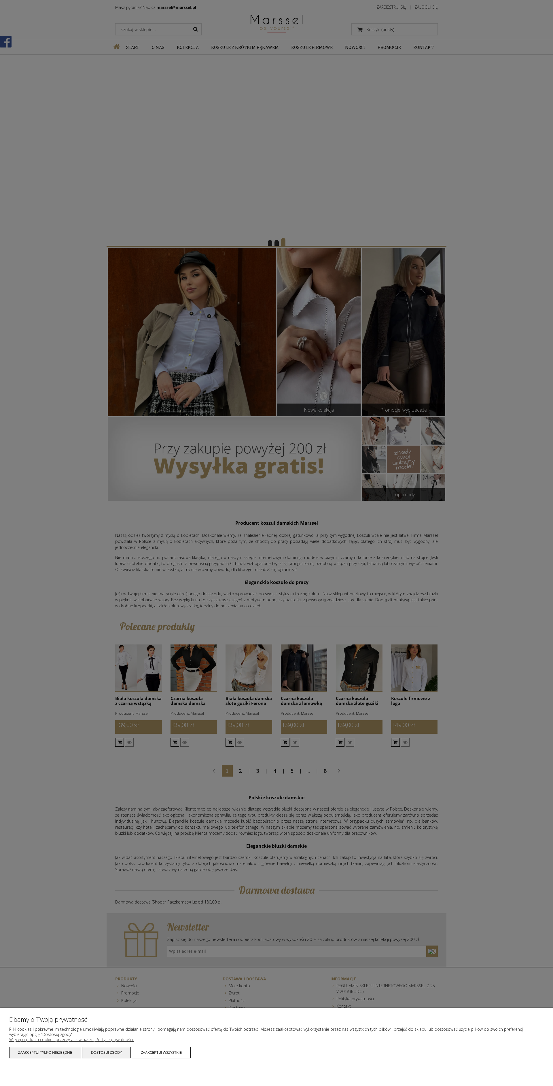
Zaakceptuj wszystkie (161, 1052)
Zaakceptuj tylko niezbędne (45, 1052)
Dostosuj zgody (106, 1052)
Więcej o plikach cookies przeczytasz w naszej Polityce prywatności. (71, 1039)
